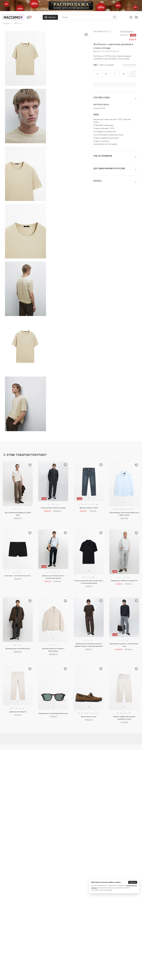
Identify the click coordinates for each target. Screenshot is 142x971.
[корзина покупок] (136, 17)
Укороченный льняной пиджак (53, 508)
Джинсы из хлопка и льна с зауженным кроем (53, 577)
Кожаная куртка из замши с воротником (53, 650)
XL (124, 74)
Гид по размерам (129, 65)
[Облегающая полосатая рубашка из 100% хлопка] (124, 483)
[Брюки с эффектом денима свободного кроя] (124, 687)
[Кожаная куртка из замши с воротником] (53, 619)
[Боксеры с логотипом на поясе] (18, 549)
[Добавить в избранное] (30, 465)
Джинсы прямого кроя (89, 508)
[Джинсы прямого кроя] (89, 481)
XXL (132, 75)
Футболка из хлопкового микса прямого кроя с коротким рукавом (89, 645)
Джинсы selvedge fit (17, 712)
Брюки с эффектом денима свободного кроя (124, 718)
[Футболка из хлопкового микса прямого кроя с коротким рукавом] (89, 617)
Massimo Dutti (102, 31)
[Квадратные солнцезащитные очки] (53, 687)
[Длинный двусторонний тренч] (18, 619)
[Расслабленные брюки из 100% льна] (18, 483)
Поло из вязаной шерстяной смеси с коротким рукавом (88, 582)
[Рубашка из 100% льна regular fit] (124, 551)
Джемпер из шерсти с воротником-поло (124, 645)
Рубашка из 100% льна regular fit (124, 581)
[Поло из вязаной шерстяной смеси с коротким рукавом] (89, 551)
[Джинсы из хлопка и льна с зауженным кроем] (53, 549)
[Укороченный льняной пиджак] (53, 481)
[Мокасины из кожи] (89, 687)
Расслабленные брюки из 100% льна (18, 514)
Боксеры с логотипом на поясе (18, 576)
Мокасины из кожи (88, 717)
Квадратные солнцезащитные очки (53, 713)
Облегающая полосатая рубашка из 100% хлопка (124, 514)
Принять (133, 882)
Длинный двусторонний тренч (17, 648)
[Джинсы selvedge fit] (18, 685)
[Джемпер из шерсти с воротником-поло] (124, 617)
